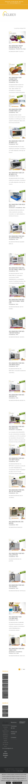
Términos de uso (14, 727)
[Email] (20, 6)
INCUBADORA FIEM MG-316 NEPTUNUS (17, 459)
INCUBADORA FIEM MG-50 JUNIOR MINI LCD (17, 237)
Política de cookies (14, 732)
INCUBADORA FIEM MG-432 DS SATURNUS (17, 490)
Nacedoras (6, 685)
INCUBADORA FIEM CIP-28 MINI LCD (16, 141)
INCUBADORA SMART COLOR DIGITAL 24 (16, 46)
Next (24, 669)
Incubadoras (12, 49)
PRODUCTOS (19, 49)
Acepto (8, 782)
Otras (4, 715)
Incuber (5, 707)
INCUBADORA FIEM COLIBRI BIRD (15, 617)
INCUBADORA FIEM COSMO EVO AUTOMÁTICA (15, 79)
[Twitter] (10, 6)
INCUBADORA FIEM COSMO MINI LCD (15, 110)
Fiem (24, 49)
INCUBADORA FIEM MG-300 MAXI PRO (17, 427)
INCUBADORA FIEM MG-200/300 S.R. (17, 395)
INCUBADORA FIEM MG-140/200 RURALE (17, 332)
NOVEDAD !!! (12, 207)
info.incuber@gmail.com (15, 3)
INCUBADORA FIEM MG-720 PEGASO (17, 586)
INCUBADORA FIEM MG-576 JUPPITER (17, 554)
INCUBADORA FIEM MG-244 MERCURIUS (17, 364)
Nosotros (13, 722)
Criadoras (6, 689)
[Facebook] (7, 6)
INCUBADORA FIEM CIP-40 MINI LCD (16, 173)
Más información (17, 782)
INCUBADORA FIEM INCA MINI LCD (17, 205)
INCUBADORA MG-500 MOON (16, 522)
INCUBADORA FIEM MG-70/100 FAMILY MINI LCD (17, 268)
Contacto (13, 737)
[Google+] (16, 6)
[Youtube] (13, 6)
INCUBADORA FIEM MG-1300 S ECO (17, 649)
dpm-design (20, 771)
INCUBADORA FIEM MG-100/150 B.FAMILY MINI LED (17, 301)
